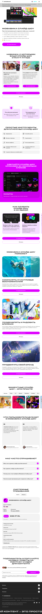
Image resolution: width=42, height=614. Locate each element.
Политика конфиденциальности (7, 598)
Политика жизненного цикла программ (9, 600)
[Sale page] (34, 1)
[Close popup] (39, 5)
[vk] (34, 603)
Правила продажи (36, 598)
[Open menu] (39, 1)
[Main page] (6, 1)
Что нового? (6, 519)
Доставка (18, 600)
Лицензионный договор (27, 598)
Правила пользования (18, 598)
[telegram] (39, 603)
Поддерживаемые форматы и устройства (18, 519)
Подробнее (12, 548)
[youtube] (36, 603)
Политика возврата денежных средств (28, 600)
